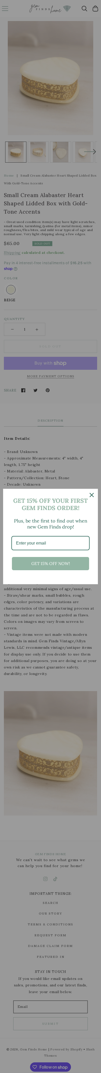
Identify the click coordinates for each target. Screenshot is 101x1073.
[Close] (91, 495)
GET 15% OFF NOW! (50, 563)
